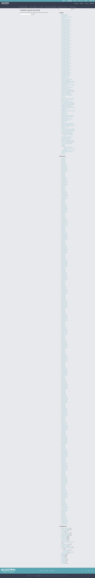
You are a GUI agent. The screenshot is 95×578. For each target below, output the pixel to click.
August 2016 (64, 294)
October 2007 (64, 414)
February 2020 (64, 246)
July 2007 (63, 417)
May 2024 (63, 188)
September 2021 (65, 225)
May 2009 (63, 392)
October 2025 (64, 169)
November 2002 (65, 480)
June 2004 (63, 459)
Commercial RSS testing (66, 92)
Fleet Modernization (72, 7)
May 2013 (63, 338)
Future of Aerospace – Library (67, 99)
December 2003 (65, 466)
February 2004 (64, 463)
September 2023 (65, 197)
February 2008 (64, 409)
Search (76, 3)
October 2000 (64, 509)
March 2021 (64, 231)
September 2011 (65, 360)
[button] (92, 3)
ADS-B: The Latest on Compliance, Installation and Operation (69, 148)
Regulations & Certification (62, 7)
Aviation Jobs (64, 78)
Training (63, 562)
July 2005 (63, 444)
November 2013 (65, 331)
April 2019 (63, 257)
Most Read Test (65, 113)
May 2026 (63, 161)
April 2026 (63, 162)
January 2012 (64, 356)
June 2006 (63, 432)
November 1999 (65, 521)
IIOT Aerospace (67, 549)
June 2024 (63, 187)
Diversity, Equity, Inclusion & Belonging (56, 575)
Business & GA (64, 536)
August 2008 (64, 402)
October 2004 (64, 454)
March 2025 (64, 177)
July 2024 (63, 186)
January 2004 (64, 465)
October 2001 (64, 495)
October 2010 (64, 373)
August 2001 (64, 497)
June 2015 (63, 309)
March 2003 (64, 476)
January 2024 (64, 193)
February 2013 (64, 341)
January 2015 (64, 315)
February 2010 (64, 382)
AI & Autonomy (64, 530)
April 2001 (63, 502)
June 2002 (63, 486)
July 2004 (63, 458)
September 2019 (65, 252)
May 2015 (63, 311)
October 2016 (64, 291)
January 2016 (64, 302)
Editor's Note (64, 540)
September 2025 (65, 170)
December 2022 (65, 208)
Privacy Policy (44, 575)
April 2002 (63, 488)
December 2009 (65, 384)
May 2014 (63, 324)
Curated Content (65, 539)
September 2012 (65, 347)
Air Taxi (63, 531)
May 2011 (63, 365)
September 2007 (65, 415)
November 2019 (65, 249)
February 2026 (64, 165)
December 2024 (65, 180)
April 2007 (63, 420)
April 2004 (64, 461)
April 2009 (64, 393)
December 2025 (65, 167)
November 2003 (65, 467)
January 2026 (64, 166)
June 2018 (63, 269)
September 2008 (65, 401)
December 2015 (64, 303)
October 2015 (64, 305)
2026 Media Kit (64, 15)
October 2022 (64, 210)
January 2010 (64, 383)
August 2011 (64, 362)
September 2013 (65, 333)
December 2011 (64, 357)
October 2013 (64, 332)
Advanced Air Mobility (66, 528)
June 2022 (63, 214)
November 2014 (65, 317)
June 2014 (63, 323)
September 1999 (65, 523)
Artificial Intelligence (66, 533)
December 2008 (65, 398)
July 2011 (63, 363)
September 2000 (65, 510)
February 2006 (64, 436)
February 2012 (64, 355)
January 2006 (64, 437)
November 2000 (65, 508)
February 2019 (64, 260)
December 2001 (65, 493)
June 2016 (63, 296)
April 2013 (63, 339)
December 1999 (65, 520)
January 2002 (64, 492)
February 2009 (64, 395)
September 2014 (65, 320)
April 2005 (63, 448)
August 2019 (64, 253)
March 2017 (64, 286)
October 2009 (64, 386)
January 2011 (64, 369)
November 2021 (65, 222)
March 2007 (64, 422)
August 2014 (64, 321)
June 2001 (63, 500)
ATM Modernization (65, 535)
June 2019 (63, 255)
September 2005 (65, 442)
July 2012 (63, 349)
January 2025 (64, 179)
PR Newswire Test (65, 117)
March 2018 (64, 272)
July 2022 (63, 213)
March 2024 (64, 191)
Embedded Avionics (65, 544)
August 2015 (64, 307)
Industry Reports (65, 108)
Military (63, 555)
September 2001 (65, 496)
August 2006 (64, 429)
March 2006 (64, 435)
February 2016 (64, 300)
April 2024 (63, 189)
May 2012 (63, 351)
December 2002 (65, 479)
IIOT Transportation (68, 552)
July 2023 (63, 200)
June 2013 (63, 337)
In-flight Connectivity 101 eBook (68, 105)
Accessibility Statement (64, 575)
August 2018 (64, 266)
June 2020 (63, 242)
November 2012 (65, 345)
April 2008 (63, 407)
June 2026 (63, 160)
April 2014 (63, 325)
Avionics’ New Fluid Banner (67, 89)
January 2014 (64, 329)
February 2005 (64, 450)
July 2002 (63, 485)
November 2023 (65, 195)
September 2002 (65, 483)
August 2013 (64, 334)
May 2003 (63, 474)
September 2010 (65, 374)
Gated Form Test (65, 100)
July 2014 (63, 322)
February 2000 (64, 518)
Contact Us (64, 97)
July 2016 (63, 295)
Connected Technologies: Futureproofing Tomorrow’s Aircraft (67, 95)
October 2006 (64, 427)
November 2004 (65, 453)
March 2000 (64, 517)
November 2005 (65, 440)
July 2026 (63, 159)
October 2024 (64, 183)
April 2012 (63, 352)
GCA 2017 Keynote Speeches (67, 101)
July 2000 (63, 512)
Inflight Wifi (64, 109)
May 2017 (63, 283)
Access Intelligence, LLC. (33, 575)
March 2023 (64, 204)
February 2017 (64, 287)
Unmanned (64, 563)
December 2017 (64, 275)
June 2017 (63, 282)
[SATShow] (75, 0)
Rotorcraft (64, 561)
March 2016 (64, 299)
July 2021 (63, 227)
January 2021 (64, 234)
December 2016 (64, 289)
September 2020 (65, 238)
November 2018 (65, 263)
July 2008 (63, 403)
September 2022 (65, 211)
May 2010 (63, 379)
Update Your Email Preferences (68, 140)
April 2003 (63, 475)
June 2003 (63, 472)
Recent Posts (64, 558)
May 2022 (63, 215)
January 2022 (64, 220)
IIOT (62, 548)
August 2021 (64, 226)
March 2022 (64, 218)
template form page (65, 126)
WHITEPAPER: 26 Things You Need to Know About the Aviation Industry (68, 151)
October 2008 (64, 400)
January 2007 (64, 424)
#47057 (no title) (65, 14)
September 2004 (65, 455)
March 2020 (64, 245)
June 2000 (63, 513)
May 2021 (63, 229)
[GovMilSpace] (80, 0)
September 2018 (65, 265)
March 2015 (64, 313)
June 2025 (63, 174)
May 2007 (63, 419)
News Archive (64, 114)
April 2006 (63, 434)
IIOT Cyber (66, 550)
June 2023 (63, 201)
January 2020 (64, 247)
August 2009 (64, 389)
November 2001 (65, 494)
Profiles (63, 557)
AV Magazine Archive (65, 76)
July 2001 (63, 498)
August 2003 (64, 470)
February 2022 (64, 219)
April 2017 (63, 285)
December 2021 (64, 221)
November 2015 (64, 304)
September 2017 (65, 279)
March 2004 (64, 462)
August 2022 (64, 212)
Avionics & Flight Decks (33, 7)
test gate (63, 127)
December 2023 (65, 194)
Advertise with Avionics (66, 19)
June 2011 (63, 364)
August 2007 (64, 416)
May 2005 (63, 446)
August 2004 (64, 457)
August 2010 (64, 375)
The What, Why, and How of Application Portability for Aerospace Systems (67, 138)
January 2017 (64, 288)
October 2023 (64, 196)
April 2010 (63, 380)
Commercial (64, 537)
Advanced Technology (66, 529)
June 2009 (63, 391)
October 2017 (64, 278)
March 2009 (64, 394)
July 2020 (63, 240)
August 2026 (64, 158)
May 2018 (63, 270)
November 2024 (65, 182)
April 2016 (63, 298)
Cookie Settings (48, 575)
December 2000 (65, 506)
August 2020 (64, 239)
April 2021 (63, 230)
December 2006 (65, 425)
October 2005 (64, 441)
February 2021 (64, 232)
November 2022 (65, 209)
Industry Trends (65, 553)
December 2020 (65, 235)
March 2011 (64, 367)
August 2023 (64, 199)
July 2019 (63, 254)
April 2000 (64, 515)
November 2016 (65, 290)
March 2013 (64, 340)
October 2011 (64, 359)
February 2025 (64, 178)
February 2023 (64, 205)
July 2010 (63, 376)
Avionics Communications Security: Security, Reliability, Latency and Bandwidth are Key (68, 82)
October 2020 (64, 237)
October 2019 (64, 251)
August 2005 (64, 443)
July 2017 (63, 281)
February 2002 (64, 491)
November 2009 (65, 385)
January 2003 (64, 478)
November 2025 (65, 168)
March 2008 (64, 408)
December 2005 (65, 438)
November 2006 (65, 426)
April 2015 (63, 312)
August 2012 (64, 348)
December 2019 (65, 248)
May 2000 (63, 514)
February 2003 (64, 477)
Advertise (87, 3)
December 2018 (64, 262)
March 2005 (64, 449)
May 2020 (63, 243)
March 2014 (64, 326)
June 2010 (63, 377)
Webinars (63, 145)
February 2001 (64, 504)
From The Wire (64, 545)
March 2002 (64, 489)
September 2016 (65, 292)
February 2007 (64, 423)
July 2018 (63, 268)
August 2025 (64, 171)
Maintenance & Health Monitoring (50, 7)
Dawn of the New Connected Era (68, 98)
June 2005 (63, 445)
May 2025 (63, 175)
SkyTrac (63, 122)
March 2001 (64, 503)
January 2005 (64, 451)
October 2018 (64, 264)
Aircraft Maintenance (66, 532)
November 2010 (65, 372)
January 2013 (64, 342)
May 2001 (63, 501)
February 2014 (64, 328)
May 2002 (63, 487)
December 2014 (65, 316)
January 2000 (64, 519)
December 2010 (65, 371)
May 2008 (63, 406)
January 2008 (64, 410)
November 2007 (65, 412)
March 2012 (64, 354)
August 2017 (64, 280)
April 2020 (63, 244)
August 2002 (64, 484)
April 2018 (63, 271)
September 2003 (65, 469)
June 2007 (63, 418)
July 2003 (63, 471)
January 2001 (64, 505)
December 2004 (65, 452)
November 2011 (64, 358)
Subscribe (81, 3)
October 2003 (64, 468)
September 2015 (65, 306)
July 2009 (63, 390)
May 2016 (63, 297)
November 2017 (64, 277)
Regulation (64, 559)
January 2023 (64, 206)
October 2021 (64, 223)
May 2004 (63, 460)
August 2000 (64, 511)
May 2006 (63, 433)
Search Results (64, 121)
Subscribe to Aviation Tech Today (68, 123)
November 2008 (65, 399)
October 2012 (64, 346)
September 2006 (65, 428)
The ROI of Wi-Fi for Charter (67, 131)
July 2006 (63, 431)
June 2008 (63, 405)
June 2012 (63, 350)
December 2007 (65, 411)
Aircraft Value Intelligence (23, 7)
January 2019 (64, 261)
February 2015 (64, 314)
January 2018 (64, 274)
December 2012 (64, 343)
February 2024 (64, 192)
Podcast (63, 556)
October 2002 (64, 481)
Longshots (64, 554)
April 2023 (63, 203)
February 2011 (64, 368)
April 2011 (63, 366)
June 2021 (63, 228)
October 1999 (64, 522)
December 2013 (64, 330)
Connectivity (41, 7)
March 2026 (64, 163)
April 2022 (63, 217)
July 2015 (63, 308)
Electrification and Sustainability (68, 541)
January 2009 (64, 397)
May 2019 (63, 256)
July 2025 (63, 172)
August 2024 (64, 185)
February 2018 (64, 273)
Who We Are (64, 153)
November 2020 (65, 236)
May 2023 (63, 202)
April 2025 (63, 176)
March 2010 (64, 381)
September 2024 (65, 184)
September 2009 (65, 388)
